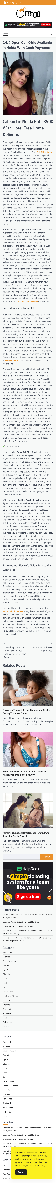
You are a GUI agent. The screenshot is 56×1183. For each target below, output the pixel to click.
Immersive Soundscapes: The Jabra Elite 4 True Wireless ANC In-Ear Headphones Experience (27, 939)
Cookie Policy (39, 1165)
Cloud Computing (9, 961)
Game (5, 987)
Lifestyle (6, 1004)
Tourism (6, 1026)
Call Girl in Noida (44, 152)
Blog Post (6, 1174)
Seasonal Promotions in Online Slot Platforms (21, 921)
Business (6, 956)
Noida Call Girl (11, 360)
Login (5, 1165)
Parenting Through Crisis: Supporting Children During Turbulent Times (27, 712)
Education (7, 974)
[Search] (51, 34)
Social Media (8, 1017)
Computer (7, 965)
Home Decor (8, 1000)
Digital (5, 969)
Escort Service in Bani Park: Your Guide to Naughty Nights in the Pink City (24, 773)
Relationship (8, 1013)
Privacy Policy (8, 1178)
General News (8, 991)
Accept (21, 1172)
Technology (7, 1022)
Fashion (6, 978)
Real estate (7, 1009)
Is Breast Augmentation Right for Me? (18, 926)
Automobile (7, 952)
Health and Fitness (10, 995)
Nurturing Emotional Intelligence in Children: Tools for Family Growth (26, 834)
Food (5, 982)
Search (46, 856)
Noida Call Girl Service (13, 611)
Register (6, 1169)
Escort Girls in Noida (28, 301)
